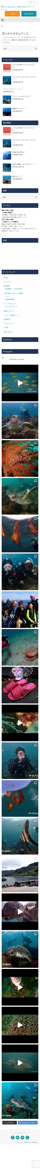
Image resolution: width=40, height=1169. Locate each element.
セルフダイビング (11, 306)
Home (6, 277)
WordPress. (34, 1142)
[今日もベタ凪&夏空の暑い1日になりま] (20, 609)
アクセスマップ (9, 323)
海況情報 (7, 286)
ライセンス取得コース (11, 315)
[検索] (36, 48)
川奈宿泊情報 (9, 299)
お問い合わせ (29, 14)
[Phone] (37, 2)
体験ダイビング (9, 311)
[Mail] (34, 2)
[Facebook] (28, 2)
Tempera (26, 1142)
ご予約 (12, 14)
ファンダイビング (10, 304)
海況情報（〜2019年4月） (14, 289)
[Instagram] (31, 2)
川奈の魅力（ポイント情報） (14, 293)
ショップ (8, 296)
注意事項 (7, 319)
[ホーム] (2, 26)
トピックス (7, 282)
